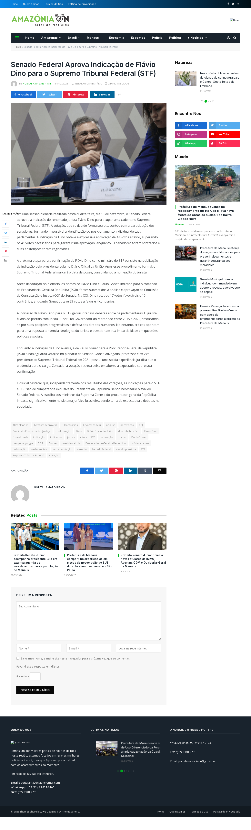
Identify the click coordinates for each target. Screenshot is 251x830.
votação (54, 455)
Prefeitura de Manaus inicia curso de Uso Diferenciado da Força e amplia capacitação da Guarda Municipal (138, 749)
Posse (53, 443)
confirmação (63, 431)
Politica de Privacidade (82, 4)
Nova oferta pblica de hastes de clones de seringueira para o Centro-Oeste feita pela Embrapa (219, 79)
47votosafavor (92, 425)
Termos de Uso (53, 4)
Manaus (93, 37)
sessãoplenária (126, 449)
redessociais (39, 449)
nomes (122, 437)
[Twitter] (5, 233)
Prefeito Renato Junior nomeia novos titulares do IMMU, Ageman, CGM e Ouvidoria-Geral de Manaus (143, 560)
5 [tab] (133, 771)
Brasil (72, 37)
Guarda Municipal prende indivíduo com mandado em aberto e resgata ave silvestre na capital (220, 285)
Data (79, 431)
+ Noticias (195, 37)
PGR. (41, 443)
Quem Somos (31, 4)
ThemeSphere (70, 811)
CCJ (141, 425)
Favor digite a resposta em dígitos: (38, 666)
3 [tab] (209, 101)
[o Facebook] (5, 224)
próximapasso (140, 443)
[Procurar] (234, 37)
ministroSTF (87, 437)
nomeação (106, 437)
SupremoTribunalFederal (28, 455)
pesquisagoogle (23, 443)
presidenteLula (71, 443)
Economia (116, 37)
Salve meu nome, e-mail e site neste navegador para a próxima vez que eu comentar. (75, 658)
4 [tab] (213, 101)
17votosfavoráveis (45, 425)
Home (14, 4)
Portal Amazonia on (37, 83)
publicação (19, 449)
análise (110, 425)
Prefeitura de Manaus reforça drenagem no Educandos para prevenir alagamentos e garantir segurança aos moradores (220, 256)
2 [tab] (206, 101)
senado (82, 449)
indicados (56, 437)
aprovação (127, 425)
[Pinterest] (5, 251)
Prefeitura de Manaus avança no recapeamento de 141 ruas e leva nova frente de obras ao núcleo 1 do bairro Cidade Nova (206, 213)
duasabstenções (128, 431)
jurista (71, 437)
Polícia (157, 37)
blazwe (41, 811)
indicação (39, 437)
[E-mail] (5, 260)
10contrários (21, 425)
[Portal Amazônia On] (40, 20)
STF (143, 449)
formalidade (20, 437)
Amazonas (49, 37)
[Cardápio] (17, 37)
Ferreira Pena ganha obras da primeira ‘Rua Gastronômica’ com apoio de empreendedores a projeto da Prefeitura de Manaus (220, 314)
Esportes (138, 37)
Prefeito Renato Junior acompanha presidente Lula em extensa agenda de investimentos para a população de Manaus (36, 562)
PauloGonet (138, 437)
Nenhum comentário (88, 83)
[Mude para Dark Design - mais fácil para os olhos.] (228, 37)
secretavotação (62, 449)
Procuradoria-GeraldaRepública (105, 443)
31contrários (70, 425)
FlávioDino (150, 431)
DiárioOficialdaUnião (100, 431)
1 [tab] (202, 101)
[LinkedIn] (5, 242)
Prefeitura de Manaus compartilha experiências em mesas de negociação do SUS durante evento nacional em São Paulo (89, 562)
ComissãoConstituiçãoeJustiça (32, 431)
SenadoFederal (101, 449)
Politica (175, 37)
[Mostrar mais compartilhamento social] (119, 94)
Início (19, 47)
